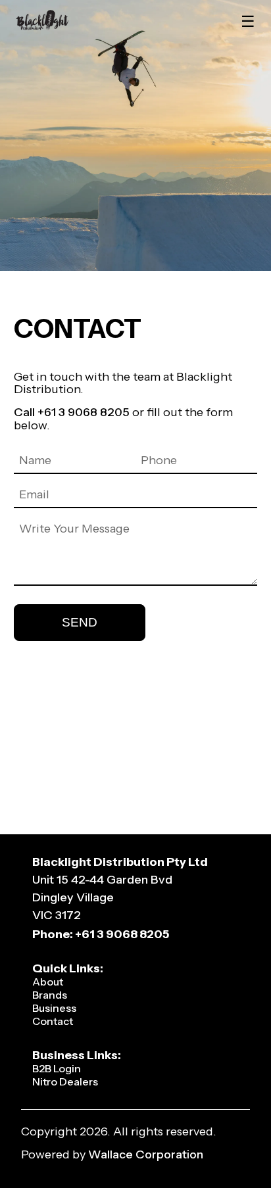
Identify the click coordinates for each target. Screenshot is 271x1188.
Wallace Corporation (145, 1154)
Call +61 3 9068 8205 (72, 412)
